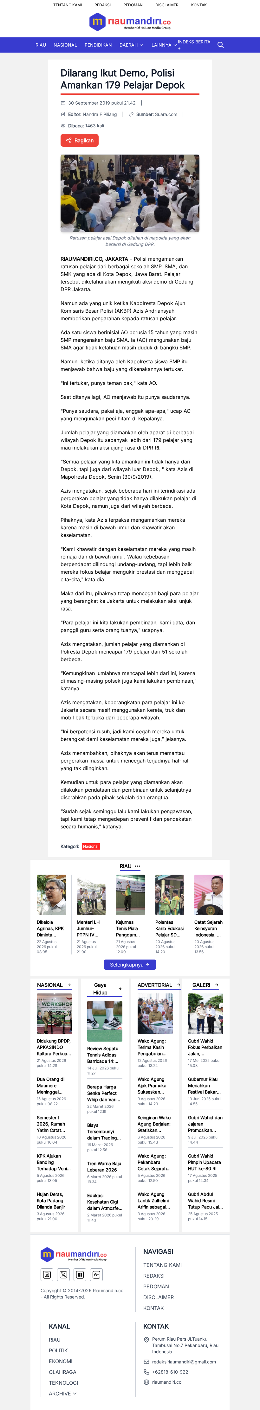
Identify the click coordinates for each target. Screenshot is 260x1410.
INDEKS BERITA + (194, 45)
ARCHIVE (60, 1393)
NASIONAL (65, 45)
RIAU (41, 45)
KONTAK (199, 3)
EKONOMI (60, 1361)
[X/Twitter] (63, 1274)
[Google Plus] (96, 1274)
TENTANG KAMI (67, 3)
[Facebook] (80, 1274)
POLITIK (58, 1350)
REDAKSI (102, 3)
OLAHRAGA (62, 1372)
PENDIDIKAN (98, 45)
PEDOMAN (133, 3)
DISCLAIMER (167, 3)
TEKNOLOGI (63, 1383)
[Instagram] (47, 1274)
